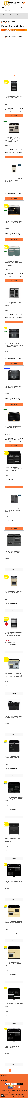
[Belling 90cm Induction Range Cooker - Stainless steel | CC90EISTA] (14, 292)
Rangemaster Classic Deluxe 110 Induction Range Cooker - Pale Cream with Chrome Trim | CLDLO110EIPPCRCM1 (13, 139)
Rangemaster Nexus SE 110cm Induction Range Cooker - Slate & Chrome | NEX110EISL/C (14, 345)
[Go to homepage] (14, 3)
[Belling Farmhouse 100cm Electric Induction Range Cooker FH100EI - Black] (14, 870)
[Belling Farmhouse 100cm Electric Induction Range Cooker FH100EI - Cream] (14, 911)
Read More (5, 37)
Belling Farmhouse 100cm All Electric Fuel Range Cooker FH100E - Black (12, 1046)
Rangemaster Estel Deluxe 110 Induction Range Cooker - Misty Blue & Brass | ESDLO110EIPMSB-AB (14, 676)
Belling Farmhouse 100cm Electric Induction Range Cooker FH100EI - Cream (14, 923)
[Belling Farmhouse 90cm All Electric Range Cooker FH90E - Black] (14, 746)
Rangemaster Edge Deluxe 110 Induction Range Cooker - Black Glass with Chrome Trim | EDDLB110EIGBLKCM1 (13, 717)
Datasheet (5, 84)
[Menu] (3, 7)
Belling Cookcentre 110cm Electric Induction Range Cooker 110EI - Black (14, 1005)
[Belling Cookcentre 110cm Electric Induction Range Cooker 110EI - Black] (14, 994)
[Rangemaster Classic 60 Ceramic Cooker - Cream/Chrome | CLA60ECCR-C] (14, 581)
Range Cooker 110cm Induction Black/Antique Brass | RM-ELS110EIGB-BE (13, 428)
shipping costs (15, 1090)
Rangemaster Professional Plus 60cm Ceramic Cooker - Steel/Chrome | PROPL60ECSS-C (13, 634)
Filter (14, 75)
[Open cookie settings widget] (2, 1095)
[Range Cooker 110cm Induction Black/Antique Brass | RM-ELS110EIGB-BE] (14, 416)
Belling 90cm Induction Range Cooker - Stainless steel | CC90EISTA (13, 304)
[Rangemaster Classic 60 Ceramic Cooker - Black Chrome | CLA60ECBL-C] (14, 86)
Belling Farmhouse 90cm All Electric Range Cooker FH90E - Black (13, 758)
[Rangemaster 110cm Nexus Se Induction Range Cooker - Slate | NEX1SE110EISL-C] (14, 375)
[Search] (25, 10)
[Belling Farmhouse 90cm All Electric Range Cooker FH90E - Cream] (14, 952)
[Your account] (21, 7)
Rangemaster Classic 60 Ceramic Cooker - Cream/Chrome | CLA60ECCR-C (13, 593)
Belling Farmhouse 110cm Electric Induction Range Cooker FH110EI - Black (14, 799)
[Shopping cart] (25, 7)
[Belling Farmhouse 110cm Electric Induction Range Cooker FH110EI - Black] (14, 787)
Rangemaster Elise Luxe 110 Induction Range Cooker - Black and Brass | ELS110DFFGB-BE (13, 221)
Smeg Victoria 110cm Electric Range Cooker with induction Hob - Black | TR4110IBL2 (14, 469)
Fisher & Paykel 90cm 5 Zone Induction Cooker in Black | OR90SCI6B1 (12, 840)
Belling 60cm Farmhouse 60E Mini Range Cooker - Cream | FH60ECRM (14, 180)
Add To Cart (14, 115)
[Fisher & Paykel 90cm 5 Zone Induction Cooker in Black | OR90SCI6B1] (14, 829)
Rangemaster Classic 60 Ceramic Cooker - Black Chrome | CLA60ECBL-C (13, 98)
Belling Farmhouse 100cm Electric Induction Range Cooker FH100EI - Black (14, 881)
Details (14, 569)
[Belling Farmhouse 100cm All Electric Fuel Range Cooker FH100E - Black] (14, 1035)
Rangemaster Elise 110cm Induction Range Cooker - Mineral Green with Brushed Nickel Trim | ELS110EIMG (14, 263)
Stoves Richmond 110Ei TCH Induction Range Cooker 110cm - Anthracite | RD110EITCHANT (13, 551)
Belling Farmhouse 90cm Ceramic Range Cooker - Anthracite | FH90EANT (14, 510)
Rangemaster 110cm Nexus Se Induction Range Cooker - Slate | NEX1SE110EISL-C (13, 386)
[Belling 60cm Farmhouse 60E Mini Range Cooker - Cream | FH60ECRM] (14, 169)
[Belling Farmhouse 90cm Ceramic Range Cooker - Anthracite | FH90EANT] (14, 499)
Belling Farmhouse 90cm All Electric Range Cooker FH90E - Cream (13, 964)
